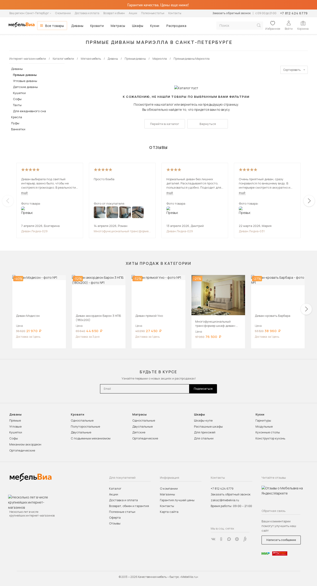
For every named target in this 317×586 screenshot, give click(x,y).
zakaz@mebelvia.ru (225, 500)
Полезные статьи (152, 13)
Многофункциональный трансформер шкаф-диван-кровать (122, 231)
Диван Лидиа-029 (34, 231)
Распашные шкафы (208, 426)
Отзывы (114, 523)
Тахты (17, 105)
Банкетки (18, 129)
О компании (63, 13)
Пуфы (15, 123)
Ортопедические (22, 450)
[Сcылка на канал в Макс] (229, 539)
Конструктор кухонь (270, 438)
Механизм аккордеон (25, 444)
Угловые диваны (25, 81)
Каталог (115, 488)
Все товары (54, 25)
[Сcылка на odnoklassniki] (221, 539)
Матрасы (118, 25)
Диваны (77, 25)
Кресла (16, 117)
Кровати (97, 25)
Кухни (154, 25)
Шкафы (137, 25)
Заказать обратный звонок (231, 13)
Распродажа (176, 25)
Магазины (167, 494)
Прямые (15, 420)
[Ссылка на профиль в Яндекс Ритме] (244, 539)
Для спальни (203, 438)
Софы (17, 99)
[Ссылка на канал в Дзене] (236, 539)
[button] (309, 200)
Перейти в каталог (164, 124)
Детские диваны (25, 87)
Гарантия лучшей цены (177, 500)
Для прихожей (204, 432)
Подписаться (203, 389)
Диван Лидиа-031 (252, 231)
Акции (133, 13)
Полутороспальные (85, 426)
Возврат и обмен (114, 13)
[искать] (259, 25)
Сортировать (292, 70)
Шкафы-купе (203, 420)
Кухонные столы (268, 432)
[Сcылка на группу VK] (213, 539)
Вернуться (208, 124)
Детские (138, 432)
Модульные (264, 426)
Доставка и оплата (87, 13)
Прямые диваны (25, 75)
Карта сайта (169, 512)
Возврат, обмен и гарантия (129, 506)
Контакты (174, 13)
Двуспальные (81, 432)
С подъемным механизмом (90, 438)
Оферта (115, 517)
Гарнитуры (263, 420)
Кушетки (19, 93)
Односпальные (82, 420)
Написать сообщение (281, 540)
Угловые (15, 426)
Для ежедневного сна (29, 111)
